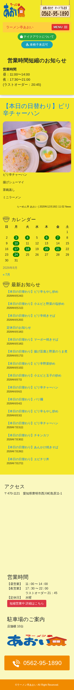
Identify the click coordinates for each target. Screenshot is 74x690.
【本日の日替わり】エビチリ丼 (28, 459)
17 (16, 249)
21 (58, 249)
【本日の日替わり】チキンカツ (28, 435)
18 (27, 249)
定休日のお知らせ (19, 327)
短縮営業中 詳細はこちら (27, 603)
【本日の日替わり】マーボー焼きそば (32, 339)
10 (16, 243)
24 (16, 254)
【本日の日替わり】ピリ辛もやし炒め (32, 291)
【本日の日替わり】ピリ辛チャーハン (32, 387)
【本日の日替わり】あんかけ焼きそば (32, 447)
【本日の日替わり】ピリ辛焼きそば (31, 315)
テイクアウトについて (38, 36)
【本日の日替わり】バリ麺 (25, 399)
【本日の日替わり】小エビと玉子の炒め (34, 375)
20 (46, 249)
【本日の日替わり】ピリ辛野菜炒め (31, 363)
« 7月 (6, 274)
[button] (60, 27)
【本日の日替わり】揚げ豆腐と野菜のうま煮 (37, 351)
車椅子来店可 (38, 44)
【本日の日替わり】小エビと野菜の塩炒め (35, 303)
